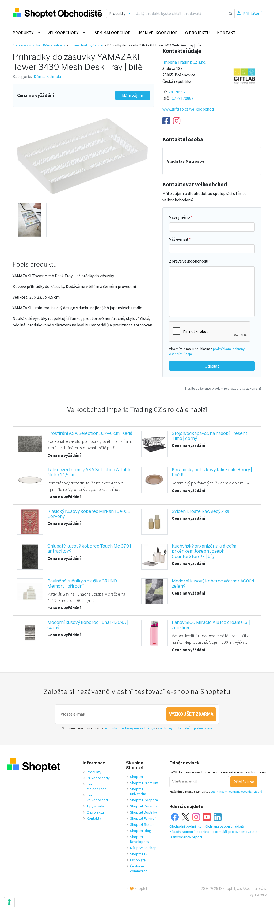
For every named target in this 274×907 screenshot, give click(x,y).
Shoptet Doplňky (143, 812)
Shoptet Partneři (143, 818)
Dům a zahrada (54, 45)
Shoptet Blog (140, 830)
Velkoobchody (63, 32)
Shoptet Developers (139, 839)
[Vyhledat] (230, 13)
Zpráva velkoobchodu (189, 261)
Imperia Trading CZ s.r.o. (86, 45)
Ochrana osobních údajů (225, 826)
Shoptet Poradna (143, 806)
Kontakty (94, 818)
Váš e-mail (179, 239)
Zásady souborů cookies (189, 831)
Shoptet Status (142, 824)
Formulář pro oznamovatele (235, 831)
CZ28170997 (182, 98)
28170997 (177, 92)
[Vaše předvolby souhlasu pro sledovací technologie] (9, 902)
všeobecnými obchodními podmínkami (185, 728)
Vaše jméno (180, 217)
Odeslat (212, 366)
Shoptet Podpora (144, 799)
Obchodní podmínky (185, 826)
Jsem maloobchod (112, 32)
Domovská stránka (26, 45)
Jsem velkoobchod (158, 32)
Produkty (23, 32)
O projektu (197, 32)
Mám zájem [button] (132, 95)
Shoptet (136, 776)
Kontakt (226, 32)
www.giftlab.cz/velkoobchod (188, 109)
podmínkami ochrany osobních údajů (129, 728)
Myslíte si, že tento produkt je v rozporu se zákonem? (223, 388)
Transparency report (185, 837)
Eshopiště (138, 860)
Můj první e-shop (143, 847)
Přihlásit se (243, 781)
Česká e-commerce (138, 868)
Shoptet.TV (138, 853)
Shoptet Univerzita (138, 791)
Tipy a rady (95, 806)
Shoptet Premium (144, 782)
